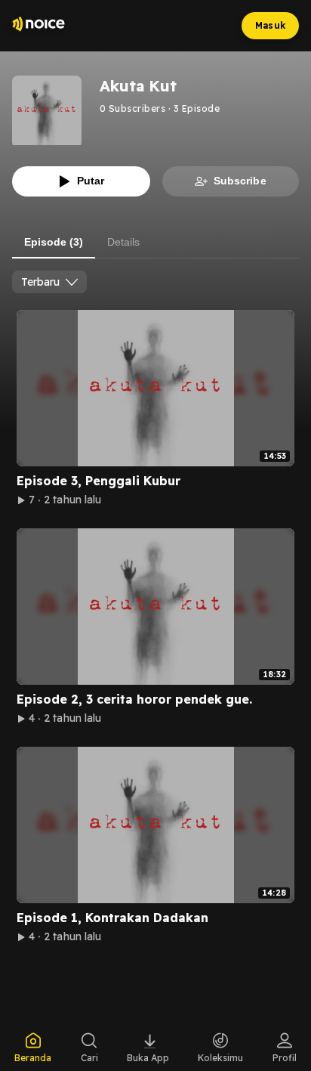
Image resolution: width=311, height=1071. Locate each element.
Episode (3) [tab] (53, 242)
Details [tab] (123, 242)
